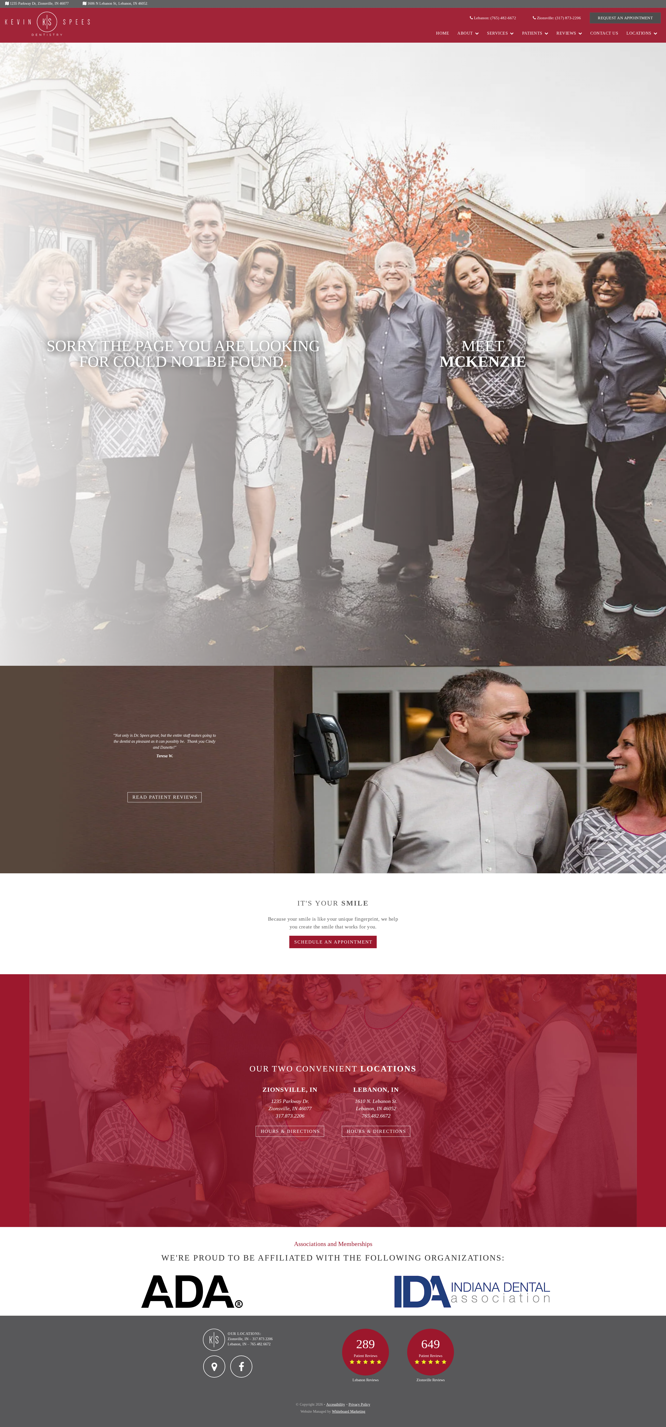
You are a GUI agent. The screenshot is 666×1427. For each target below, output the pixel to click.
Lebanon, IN (237, 1344)
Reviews (566, 33)
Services (497, 33)
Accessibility (335, 1404)
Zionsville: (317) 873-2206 (558, 18)
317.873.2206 (290, 1116)
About (465, 33)
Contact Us (604, 33)
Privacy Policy (359, 1404)
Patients (532, 33)
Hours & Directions (290, 1131)
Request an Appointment (625, 18)
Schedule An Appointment (333, 942)
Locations (638, 33)
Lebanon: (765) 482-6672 (494, 18)
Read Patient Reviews (164, 797)
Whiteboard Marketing (348, 1411)
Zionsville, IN (238, 1339)
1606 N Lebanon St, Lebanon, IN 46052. (117, 3)
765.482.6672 (376, 1116)
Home (442, 33)
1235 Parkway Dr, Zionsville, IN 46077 (39, 3)
